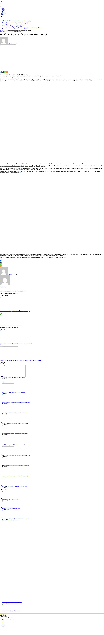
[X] (3, 72)
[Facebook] (1, 72)
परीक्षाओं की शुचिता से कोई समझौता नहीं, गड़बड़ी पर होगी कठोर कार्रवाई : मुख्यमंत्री (14, 433)
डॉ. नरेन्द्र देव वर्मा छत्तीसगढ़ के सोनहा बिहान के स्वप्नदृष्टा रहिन (12, 602)
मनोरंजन (3, 11)
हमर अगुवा (3, 12)
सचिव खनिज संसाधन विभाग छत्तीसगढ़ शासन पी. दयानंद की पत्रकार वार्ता (13, 377)
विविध (3, 14)
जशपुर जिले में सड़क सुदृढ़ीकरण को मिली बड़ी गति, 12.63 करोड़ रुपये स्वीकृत (14, 20)
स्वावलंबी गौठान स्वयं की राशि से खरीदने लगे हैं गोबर (9, 327)
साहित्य (3, 10)
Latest (8, 31)
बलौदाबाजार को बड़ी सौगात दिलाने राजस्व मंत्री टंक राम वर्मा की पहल (12, 26)
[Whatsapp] (5, 72)
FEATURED (4, 31)
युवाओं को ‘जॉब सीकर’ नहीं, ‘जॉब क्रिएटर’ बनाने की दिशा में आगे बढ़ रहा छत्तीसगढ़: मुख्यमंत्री (16, 21)
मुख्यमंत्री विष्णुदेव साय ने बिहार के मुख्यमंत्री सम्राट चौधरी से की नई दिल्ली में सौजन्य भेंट (15, 413)
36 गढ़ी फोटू (4, 13)
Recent (3, 381)
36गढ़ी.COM (10, 43)
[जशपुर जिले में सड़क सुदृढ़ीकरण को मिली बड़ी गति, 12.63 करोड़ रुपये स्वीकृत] (8, 391)
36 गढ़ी (3, 8)
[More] (7, 72)
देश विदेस (3, 9)
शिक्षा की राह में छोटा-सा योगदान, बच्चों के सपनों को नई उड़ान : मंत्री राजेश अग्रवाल (15, 311)
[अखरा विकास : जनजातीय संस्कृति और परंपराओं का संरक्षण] (8, 507)
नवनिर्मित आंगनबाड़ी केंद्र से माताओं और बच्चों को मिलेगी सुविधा (12, 25)
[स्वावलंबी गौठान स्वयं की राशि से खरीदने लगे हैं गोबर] (10, 325)
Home (1, 30)
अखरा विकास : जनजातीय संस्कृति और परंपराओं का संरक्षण (11, 508)
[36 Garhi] (2, 3)
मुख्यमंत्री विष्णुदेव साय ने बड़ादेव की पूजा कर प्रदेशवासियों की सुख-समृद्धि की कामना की (16, 343)
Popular (3, 382)
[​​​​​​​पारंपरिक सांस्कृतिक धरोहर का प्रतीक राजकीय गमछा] (4, 498)
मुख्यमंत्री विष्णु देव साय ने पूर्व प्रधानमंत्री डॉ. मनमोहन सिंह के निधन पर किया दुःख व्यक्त (15, 518)
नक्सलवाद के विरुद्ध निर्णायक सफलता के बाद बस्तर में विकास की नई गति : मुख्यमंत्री (15, 423)
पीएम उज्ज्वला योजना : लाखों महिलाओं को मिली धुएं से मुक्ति (11, 611)
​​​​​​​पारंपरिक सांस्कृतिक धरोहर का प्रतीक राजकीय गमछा (10, 499)
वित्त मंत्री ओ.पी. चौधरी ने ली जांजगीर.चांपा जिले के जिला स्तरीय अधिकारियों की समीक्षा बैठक (16, 28)
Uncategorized (4, 30)
